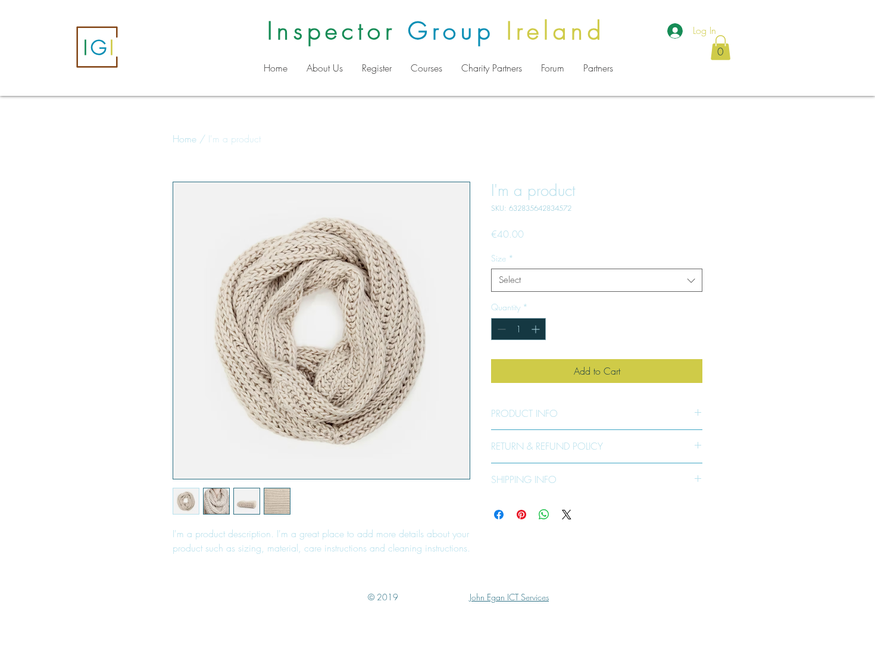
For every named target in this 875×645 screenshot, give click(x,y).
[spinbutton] (518, 329)
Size (502, 258)
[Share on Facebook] (499, 514)
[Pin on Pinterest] (521, 514)
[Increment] (536, 329)
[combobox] (596, 280)
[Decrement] (500, 329)
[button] (720, 47)
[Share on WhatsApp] (544, 514)
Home (184, 138)
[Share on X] (567, 514)
